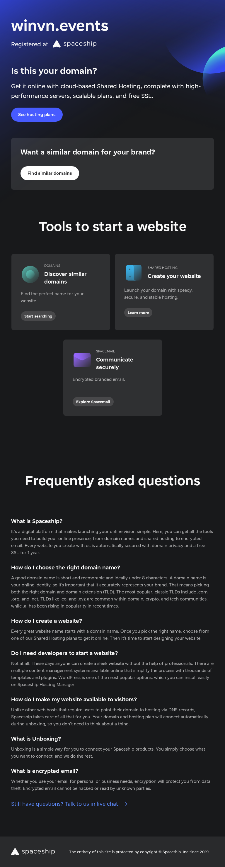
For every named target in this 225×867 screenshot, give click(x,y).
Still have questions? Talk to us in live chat (65, 804)
